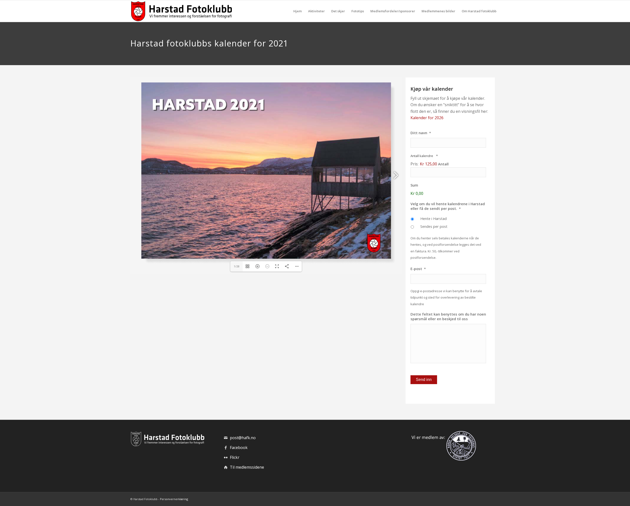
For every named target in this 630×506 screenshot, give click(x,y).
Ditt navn (420, 132)
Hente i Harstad (433, 218)
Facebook (239, 447)
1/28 (236, 266)
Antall (443, 163)
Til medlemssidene (247, 467)
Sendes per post (433, 226)
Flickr (234, 457)
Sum (414, 185)
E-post (418, 268)
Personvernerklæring (174, 499)
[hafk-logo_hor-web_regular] (181, 11)
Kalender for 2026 (426, 117)
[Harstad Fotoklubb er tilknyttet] (443, 459)
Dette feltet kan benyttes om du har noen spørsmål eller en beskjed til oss (448, 316)
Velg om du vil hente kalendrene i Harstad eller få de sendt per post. (447, 206)
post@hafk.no (243, 437)
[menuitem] (297, 11)
